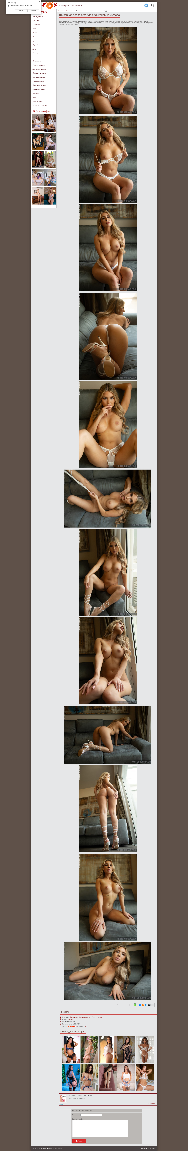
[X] (149, 1005)
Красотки (36, 93)
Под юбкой (36, 45)
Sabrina (70, 1019)
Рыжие (35, 29)
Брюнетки (36, 21)
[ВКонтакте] (140, 1005)
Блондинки (36, 25)
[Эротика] (45, 5)
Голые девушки (38, 17)
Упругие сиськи (97, 1017)
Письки (35, 33)
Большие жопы (38, 101)
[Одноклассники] (143, 1005)
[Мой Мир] (146, 1005)
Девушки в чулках (39, 89)
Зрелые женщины (39, 77)
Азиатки (35, 57)
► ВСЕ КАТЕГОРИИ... (40, 105)
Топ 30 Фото (76, 5)
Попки (35, 37)
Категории (64, 5)
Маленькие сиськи (39, 85)
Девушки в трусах (39, 49)
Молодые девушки (39, 73)
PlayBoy (35, 53)
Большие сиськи (38, 81)
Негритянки (37, 61)
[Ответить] (152, 1103)
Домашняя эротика (39, 69)
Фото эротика (47, 1148)
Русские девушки (39, 65)
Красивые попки (38, 41)
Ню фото (36, 97)
